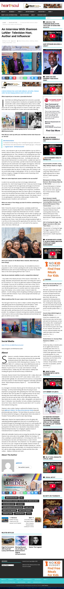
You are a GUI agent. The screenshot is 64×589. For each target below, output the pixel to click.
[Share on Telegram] (32, 78)
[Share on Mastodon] (28, 78)
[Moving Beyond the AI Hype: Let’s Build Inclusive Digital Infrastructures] (21, 540)
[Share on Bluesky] (36, 78)
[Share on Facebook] (3, 78)
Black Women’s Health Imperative (52, 159)
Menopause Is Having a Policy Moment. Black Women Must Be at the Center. (52, 182)
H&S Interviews (24, 15)
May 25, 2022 (7, 41)
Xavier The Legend (35, 547)
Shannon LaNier (7, 513)
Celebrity (31, 41)
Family (20, 11)
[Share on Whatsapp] (25, 78)
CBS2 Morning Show (8, 504)
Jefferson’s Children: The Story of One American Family (19, 410)
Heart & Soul (29, 507)
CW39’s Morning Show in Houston (12, 507)
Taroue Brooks (19, 513)
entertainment (30, 11)
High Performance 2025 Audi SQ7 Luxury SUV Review (8, 549)
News (49, 11)
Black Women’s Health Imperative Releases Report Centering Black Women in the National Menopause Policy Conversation (52, 202)
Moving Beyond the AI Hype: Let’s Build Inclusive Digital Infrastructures (21, 550)
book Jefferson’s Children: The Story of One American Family (20, 501)
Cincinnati (20, 504)
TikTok (29, 513)
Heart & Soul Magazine (9, 510)
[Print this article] (21, 78)
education (41, 11)
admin (14, 41)
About (33, 15)
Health (3, 11)
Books (27, 41)
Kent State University (25, 510)
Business (11, 11)
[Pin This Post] (14, 78)
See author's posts (23, 467)
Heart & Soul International (9, 15)
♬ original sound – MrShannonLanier (13, 146)
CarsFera (48, 279)
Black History (22, 41)
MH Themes (45, 585)
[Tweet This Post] (7, 78)
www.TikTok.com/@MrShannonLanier (13, 345)
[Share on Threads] (39, 78)
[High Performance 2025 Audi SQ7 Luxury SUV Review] (8, 540)
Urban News (9, 42)
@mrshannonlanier (8, 140)
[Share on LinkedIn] (10, 78)
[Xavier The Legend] (35, 540)
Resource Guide (42, 15)
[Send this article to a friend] (18, 78)
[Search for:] (54, 18)
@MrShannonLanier (12, 497)
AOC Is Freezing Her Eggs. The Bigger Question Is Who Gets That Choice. (52, 224)
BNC (21, 497)
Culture (36, 41)
